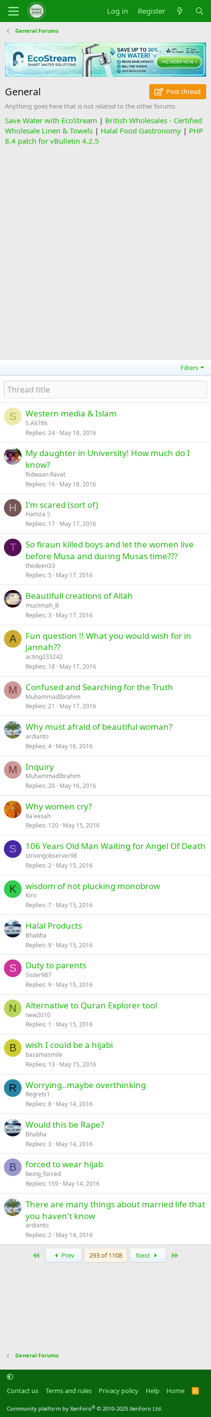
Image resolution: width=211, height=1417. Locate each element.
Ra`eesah (38, 816)
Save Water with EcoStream (51, 120)
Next (144, 1255)
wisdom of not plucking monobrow (93, 886)
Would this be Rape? (65, 1124)
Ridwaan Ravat (45, 474)
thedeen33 (40, 566)
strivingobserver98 (51, 855)
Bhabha (36, 935)
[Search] (199, 11)
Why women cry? (59, 806)
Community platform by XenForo (84, 1408)
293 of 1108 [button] (105, 1255)
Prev (67, 1255)
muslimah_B (42, 605)
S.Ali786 (37, 423)
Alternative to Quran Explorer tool (91, 1005)
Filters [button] (189, 367)
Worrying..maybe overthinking (86, 1084)
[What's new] (179, 11)
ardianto (37, 736)
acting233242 (44, 657)
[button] (10, 1377)
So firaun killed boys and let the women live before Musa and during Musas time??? (110, 550)
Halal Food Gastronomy (141, 130)
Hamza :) (38, 514)
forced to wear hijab (64, 1164)
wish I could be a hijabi (69, 1044)
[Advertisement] (105, 251)
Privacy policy (118, 1390)
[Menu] (13, 11)
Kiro (31, 895)
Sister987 (39, 975)
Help (152, 1390)
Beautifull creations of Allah (79, 595)
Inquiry (40, 766)
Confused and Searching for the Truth (99, 687)
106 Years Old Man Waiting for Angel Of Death (116, 845)
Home (175, 1390)
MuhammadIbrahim (53, 697)
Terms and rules (69, 1390)
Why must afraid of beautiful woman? (99, 726)
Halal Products (54, 925)
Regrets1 (38, 1094)
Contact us (22, 1390)
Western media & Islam (71, 413)
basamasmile (44, 1054)
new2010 (38, 1015)
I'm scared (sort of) (62, 504)
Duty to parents (56, 965)
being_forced (43, 1174)
